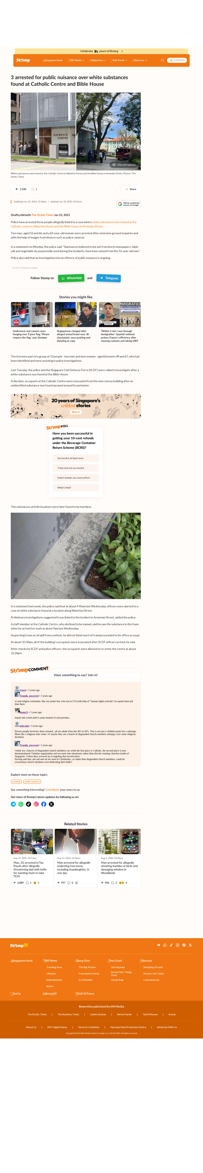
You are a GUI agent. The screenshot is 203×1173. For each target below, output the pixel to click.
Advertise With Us (167, 1027)
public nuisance (32, 782)
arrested (16, 782)
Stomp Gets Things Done (121, 973)
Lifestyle (51, 973)
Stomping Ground (153, 967)
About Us (31, 1027)
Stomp (172, 1014)
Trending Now (54, 967)
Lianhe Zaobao (98, 1014)
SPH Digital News (57, 1027)
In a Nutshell (85, 979)
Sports (49, 986)
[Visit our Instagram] (36, 804)
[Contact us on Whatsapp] (20, 804)
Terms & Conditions (88, 1027)
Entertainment (54, 979)
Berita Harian (124, 1014)
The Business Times (68, 1014)
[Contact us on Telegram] (13, 804)
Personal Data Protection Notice (128, 1027)
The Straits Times (42, 215)
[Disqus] (75, 724)
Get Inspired (117, 967)
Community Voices (89, 973)
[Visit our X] (51, 804)
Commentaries (151, 979)
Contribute (179, 60)
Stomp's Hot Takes (153, 973)
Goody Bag (117, 979)
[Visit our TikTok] (28, 804)
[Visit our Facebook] (43, 804)
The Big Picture (87, 967)
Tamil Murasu (150, 1014)
